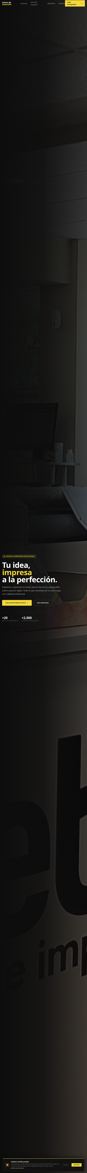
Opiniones (51, 3)
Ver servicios (43, 603)
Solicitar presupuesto (16, 603)
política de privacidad (17, 1168)
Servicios (24, 3)
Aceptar (76, 1165)
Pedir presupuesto (71, 3)
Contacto (61, 3)
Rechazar (66, 1165)
